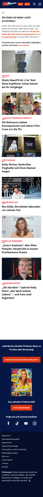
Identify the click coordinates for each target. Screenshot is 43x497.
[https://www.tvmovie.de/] (9, 4)
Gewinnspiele (7, 460)
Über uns (5, 456)
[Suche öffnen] (34, 4)
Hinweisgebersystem (10, 453)
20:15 (27, 4)
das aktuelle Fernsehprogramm (22, 34)
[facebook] (8, 423)
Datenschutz (6, 442)
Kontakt (5, 467)
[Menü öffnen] (39, 4)
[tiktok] (17, 423)
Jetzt (20, 4)
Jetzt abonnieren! (21, 408)
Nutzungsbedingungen (10, 439)
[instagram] (34, 423)
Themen (5, 463)
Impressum (6, 435)
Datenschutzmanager (10, 446)
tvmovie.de (24, 45)
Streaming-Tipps (9, 37)
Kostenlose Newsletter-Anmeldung (21, 360)
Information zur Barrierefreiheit (14, 449)
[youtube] (25, 423)
